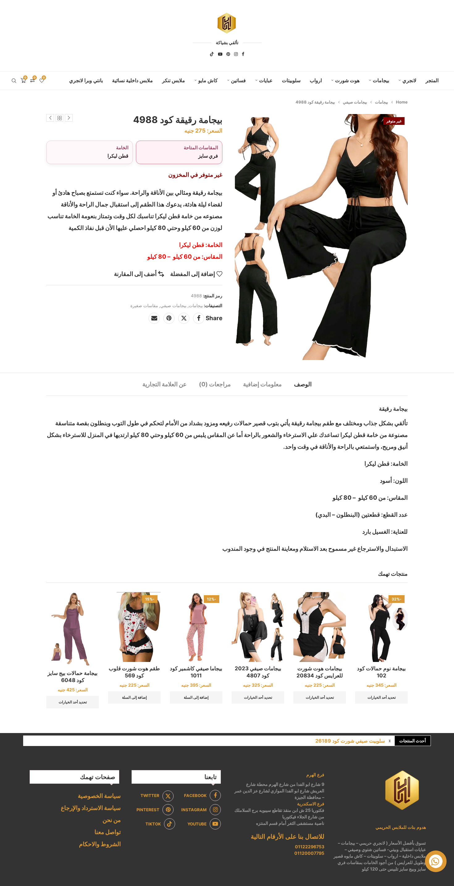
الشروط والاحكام (100, 844)
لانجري (409, 80)
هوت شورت (347, 80)
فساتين (238, 80)
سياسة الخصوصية (99, 796)
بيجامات (381, 80)
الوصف (303, 384)
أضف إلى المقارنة (135, 274)
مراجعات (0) (215, 384)
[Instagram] (236, 54)
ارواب (316, 80)
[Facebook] (243, 54)
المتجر (432, 80)
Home (402, 102)
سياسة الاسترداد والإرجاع (91, 808)
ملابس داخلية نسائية (132, 80)
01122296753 (309, 846)
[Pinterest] (228, 54)
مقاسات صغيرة (144, 305)
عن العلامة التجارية (164, 384)
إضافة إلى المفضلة (192, 274)
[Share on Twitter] (183, 318)
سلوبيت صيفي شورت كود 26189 (350, 741)
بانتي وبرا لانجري (86, 80)
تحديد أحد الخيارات (382, 697)
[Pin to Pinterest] (168, 318)
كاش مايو (208, 80)
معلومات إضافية (262, 384)
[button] (389, 741)
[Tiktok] (212, 54)
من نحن (112, 820)
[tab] (303, 384)
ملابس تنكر (173, 80)
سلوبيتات (291, 80)
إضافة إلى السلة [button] (196, 697)
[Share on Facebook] (198, 318)
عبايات (266, 80)
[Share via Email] (154, 318)
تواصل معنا (108, 832)
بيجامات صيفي (355, 102)
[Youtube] (220, 54)
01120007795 (309, 853)
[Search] (14, 81)
